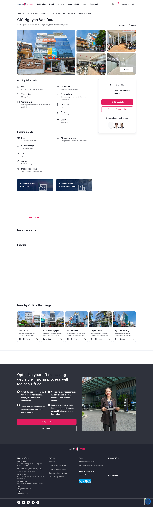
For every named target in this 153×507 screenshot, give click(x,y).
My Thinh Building (122, 330)
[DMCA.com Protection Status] (85, 481)
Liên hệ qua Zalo (117, 102)
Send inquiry (47, 428)
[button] (128, 4)
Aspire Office (96, 330)
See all (126, 69)
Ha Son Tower (72, 330)
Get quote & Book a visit (117, 109)
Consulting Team (111, 118)
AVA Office (23, 330)
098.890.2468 (34, 218)
